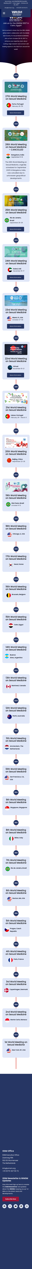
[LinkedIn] (21, 1206)
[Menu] (4, 13)
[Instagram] (27, 1206)
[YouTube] (16, 1206)
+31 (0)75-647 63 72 (10, 1171)
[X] (10, 1206)
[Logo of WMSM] (17, 13)
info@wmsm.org (8, 1168)
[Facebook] (4, 1206)
